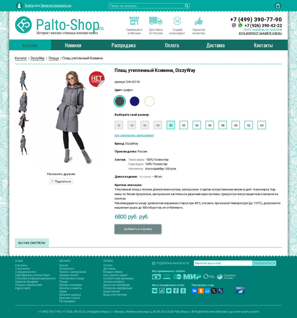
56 (209, 125)
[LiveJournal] (220, 291)
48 (157, 125)
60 (235, 125)
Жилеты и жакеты (70, 288)
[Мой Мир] (207, 291)
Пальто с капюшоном (72, 272)
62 (248, 125)
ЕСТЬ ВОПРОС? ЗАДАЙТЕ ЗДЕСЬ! (260, 33)
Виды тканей (111, 291)
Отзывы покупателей (28, 285)
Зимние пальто (68, 275)
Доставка (215, 45)
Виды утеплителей (115, 294)
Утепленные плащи (71, 278)
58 (222, 125)
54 (196, 125)
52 (183, 125)
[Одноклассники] (201, 291)
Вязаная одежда (70, 294)
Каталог (30, 45)
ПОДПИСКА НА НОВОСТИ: (173, 263)
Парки (63, 291)
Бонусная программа (116, 285)
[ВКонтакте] (194, 291)
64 (261, 125)
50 (170, 125)
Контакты (263, 45)
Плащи (63, 281)
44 (131, 125)
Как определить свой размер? (134, 135)
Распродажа (124, 45)
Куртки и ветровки (70, 285)
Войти (29, 5)
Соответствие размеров (118, 278)
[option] (23, 80)
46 (144, 125)
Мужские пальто (69, 298)
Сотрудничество (25, 272)
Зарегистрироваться (56, 5)
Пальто (63, 265)
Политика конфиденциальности (35, 278)
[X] (214, 291)
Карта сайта (22, 288)
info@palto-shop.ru (98, 311)
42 (118, 125)
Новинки (73, 45)
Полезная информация (117, 288)
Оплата (172, 45)
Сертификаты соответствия (32, 275)
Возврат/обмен (113, 272)
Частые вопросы (114, 281)
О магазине (22, 268)
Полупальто (66, 268)
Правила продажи (26, 281)
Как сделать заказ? (115, 275)
